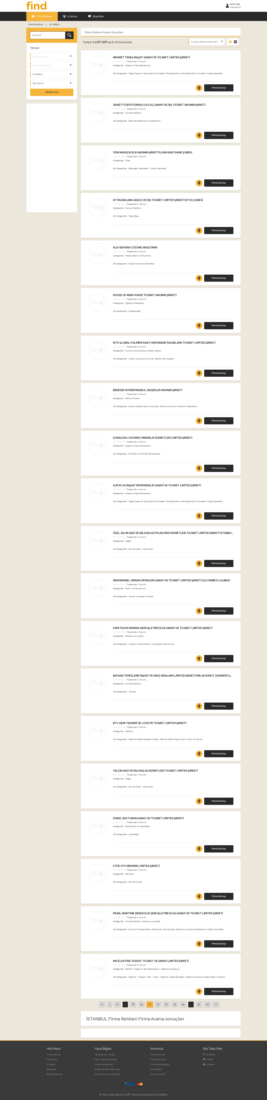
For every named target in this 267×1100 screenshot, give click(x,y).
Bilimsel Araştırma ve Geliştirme (145, 121)
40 (207, 1004)
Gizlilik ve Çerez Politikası (107, 1074)
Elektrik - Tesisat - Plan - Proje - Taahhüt (148, 977)
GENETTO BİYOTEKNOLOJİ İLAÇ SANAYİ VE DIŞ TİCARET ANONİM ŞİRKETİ (159, 104)
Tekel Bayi (134, 216)
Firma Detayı (219, 87)
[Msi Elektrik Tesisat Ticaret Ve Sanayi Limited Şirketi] (98, 968)
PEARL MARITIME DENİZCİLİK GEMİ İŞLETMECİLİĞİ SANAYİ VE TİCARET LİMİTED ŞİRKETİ (168, 913)
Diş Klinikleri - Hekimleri (141, 549)
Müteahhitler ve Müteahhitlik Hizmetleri (186, 73)
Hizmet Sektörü (133, 113)
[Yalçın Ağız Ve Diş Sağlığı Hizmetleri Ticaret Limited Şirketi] (98, 778)
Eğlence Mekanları (134, 303)
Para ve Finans (132, 398)
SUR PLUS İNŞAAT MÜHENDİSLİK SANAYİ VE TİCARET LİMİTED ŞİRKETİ (157, 485)
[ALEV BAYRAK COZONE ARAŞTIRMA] (199, 279)
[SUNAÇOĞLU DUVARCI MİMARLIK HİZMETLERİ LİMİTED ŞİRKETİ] (199, 469)
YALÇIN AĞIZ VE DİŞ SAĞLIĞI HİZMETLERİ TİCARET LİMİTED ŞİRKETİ (155, 770)
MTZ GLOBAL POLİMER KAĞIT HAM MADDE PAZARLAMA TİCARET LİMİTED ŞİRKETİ (164, 342)
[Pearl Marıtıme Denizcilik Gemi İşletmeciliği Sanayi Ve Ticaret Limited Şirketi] (98, 921)
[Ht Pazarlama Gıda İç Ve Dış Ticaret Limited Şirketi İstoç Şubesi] (98, 207)
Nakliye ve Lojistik (134, 636)
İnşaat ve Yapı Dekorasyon (138, 65)
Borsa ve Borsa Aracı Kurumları (144, 406)
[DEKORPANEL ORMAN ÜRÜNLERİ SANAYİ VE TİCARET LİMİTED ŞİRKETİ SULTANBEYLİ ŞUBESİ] (199, 611)
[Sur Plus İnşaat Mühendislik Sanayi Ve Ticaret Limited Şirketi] (98, 493)
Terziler (132, 691)
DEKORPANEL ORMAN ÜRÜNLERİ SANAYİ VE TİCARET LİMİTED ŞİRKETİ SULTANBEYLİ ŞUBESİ (171, 580)
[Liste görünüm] (230, 42)
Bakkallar (133, 168)
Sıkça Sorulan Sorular (104, 1054)
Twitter (209, 1059)
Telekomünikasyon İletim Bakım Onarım (205, 977)
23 (174, 1004)
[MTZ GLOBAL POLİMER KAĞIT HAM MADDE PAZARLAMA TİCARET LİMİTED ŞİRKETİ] (199, 374)
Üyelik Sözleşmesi (103, 1064)
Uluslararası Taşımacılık (162, 644)
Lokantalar (134, 834)
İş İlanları (72, 16)
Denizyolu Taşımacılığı (163, 929)
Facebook (210, 1054)
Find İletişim (156, 1069)
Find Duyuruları (158, 1059)
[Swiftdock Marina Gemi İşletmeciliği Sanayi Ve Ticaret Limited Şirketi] (98, 635)
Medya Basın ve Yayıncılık (138, 255)
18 (133, 1004)
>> (216, 1004)
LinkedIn (210, 1064)
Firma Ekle (52, 1059)
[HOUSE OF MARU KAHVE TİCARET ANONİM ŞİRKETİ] (199, 326)
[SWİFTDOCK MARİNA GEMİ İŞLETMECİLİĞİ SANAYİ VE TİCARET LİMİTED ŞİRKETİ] (199, 659)
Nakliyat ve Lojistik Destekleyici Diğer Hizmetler (199, 929)
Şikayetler (98, 16)
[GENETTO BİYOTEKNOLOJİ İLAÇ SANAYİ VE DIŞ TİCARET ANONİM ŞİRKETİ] (199, 136)
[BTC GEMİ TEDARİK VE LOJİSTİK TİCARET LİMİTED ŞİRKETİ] (199, 754)
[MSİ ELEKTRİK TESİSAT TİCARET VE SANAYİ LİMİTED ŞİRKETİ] (199, 992)
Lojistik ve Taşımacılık (139, 644)
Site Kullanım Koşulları (105, 1059)
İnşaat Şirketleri (215, 73)
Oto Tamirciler (135, 882)
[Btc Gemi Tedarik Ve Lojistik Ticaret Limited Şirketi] (98, 730)
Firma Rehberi (43, 16)
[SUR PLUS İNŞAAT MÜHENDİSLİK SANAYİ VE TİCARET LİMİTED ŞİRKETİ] (199, 516)
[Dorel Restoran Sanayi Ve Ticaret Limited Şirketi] (98, 826)
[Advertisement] (51, 157)
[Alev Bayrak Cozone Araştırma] (98, 255)
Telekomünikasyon (170, 969)
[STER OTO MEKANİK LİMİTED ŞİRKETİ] (199, 897)
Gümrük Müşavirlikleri (140, 929)
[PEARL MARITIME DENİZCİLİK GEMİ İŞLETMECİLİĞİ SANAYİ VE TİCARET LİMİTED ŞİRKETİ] (199, 944)
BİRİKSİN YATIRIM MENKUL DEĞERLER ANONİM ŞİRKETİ (147, 390)
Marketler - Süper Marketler (152, 168)
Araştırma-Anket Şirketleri (141, 263)
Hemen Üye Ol (157, 1074)
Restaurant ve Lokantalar (137, 826)
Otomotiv (129, 874)
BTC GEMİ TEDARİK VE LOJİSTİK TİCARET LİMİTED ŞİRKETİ (149, 723)
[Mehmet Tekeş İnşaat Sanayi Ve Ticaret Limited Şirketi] (98, 65)
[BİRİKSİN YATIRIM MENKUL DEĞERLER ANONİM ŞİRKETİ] (199, 421)
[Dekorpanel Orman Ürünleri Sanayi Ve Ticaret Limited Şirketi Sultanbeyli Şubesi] (98, 588)
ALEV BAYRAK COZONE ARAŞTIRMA (135, 247)
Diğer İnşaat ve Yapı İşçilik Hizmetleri (147, 73)
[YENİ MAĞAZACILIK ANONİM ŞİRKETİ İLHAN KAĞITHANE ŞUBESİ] (199, 183)
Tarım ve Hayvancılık (135, 588)
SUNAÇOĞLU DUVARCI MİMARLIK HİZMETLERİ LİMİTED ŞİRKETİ (152, 437)
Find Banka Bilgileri (159, 1064)
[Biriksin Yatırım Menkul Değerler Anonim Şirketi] (98, 398)
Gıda (127, 160)
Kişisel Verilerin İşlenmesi (107, 1069)
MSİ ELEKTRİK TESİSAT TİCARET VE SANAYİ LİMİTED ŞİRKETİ (151, 961)
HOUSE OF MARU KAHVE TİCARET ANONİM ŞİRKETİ (145, 295)
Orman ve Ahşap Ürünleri (141, 596)
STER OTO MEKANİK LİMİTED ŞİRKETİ (136, 865)
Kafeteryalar (134, 311)
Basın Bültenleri (54, 1074)
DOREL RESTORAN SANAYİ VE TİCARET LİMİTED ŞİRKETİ (148, 818)
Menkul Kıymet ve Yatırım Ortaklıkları (178, 406)
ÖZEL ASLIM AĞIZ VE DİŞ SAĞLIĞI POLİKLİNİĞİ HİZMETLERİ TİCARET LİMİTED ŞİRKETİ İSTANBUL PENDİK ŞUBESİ (183, 533)
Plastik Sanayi (154, 350)
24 (183, 1004)
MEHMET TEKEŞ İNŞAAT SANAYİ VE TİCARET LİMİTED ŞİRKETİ (151, 57)
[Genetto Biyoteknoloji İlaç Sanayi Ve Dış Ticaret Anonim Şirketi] (98, 112)
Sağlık (128, 541)
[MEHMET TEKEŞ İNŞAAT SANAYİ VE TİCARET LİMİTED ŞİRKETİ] (199, 88)
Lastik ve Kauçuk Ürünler (141, 358)
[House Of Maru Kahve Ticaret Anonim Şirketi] (98, 302)
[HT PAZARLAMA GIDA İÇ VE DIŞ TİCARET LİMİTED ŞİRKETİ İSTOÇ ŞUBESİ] (199, 231)
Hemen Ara (51, 92)
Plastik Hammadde (164, 358)
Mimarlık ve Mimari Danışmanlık (144, 454)
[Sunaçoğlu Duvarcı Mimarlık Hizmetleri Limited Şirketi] (98, 445)
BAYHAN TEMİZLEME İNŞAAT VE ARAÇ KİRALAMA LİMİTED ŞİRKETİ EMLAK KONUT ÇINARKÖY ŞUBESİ (175, 675)
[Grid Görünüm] (235, 42)
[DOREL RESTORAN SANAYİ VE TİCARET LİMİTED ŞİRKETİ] (199, 849)
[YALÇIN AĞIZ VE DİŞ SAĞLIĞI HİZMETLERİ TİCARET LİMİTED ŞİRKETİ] (199, 802)
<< (102, 1004)
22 (166, 1004)
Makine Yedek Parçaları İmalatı (144, 739)
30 (199, 1004)
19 (141, 1004)
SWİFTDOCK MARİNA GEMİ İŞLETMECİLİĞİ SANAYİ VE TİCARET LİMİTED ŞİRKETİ (163, 628)
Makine (129, 731)
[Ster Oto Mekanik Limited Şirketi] (98, 873)
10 (117, 1004)
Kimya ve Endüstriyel (136, 350)
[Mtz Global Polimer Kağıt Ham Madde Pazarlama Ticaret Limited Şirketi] (98, 350)
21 (158, 1004)
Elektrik (129, 969)
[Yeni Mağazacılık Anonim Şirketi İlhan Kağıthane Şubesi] (98, 160)
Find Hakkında (157, 1054)
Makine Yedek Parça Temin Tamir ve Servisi (181, 739)
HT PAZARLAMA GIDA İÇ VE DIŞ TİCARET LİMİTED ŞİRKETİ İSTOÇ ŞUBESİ (158, 200)
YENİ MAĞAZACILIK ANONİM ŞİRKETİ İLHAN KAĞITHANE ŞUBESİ (152, 152)
